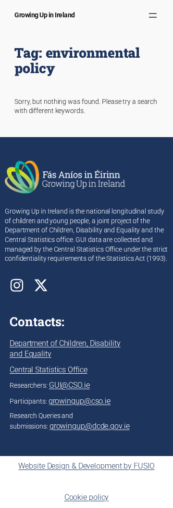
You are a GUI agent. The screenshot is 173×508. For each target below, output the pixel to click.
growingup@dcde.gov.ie (89, 426)
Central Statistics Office (48, 369)
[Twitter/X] (41, 285)
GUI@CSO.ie (69, 385)
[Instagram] (17, 285)
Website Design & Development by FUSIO (86, 465)
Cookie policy (86, 497)
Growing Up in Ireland (44, 15)
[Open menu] (153, 15)
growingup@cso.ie (80, 401)
